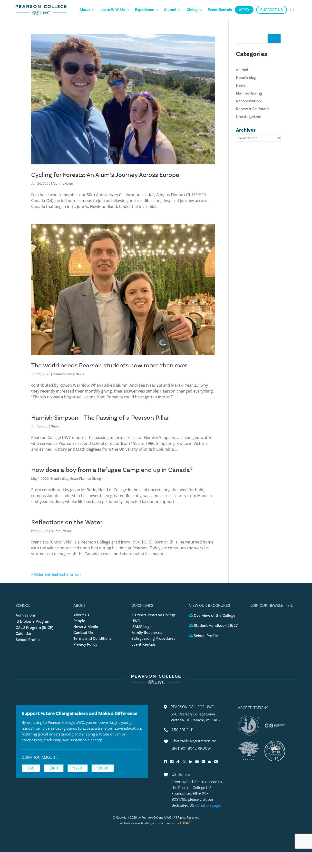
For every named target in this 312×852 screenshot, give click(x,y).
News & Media (85, 626)
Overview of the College (214, 615)
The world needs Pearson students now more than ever (109, 365)
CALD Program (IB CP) (34, 627)
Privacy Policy (85, 644)
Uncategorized (248, 116)
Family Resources (146, 632)
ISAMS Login (142, 626)
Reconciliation (248, 101)
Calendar (23, 633)
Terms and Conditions (92, 638)
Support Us (271, 9)
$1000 (102, 768)
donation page (207, 805)
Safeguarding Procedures (153, 638)
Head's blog (59, 479)
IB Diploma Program (33, 621)
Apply (244, 9)
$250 (77, 768)
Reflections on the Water (66, 522)
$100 (53, 768)
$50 (31, 768)
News (68, 183)
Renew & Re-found (252, 108)
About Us (81, 615)
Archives (246, 130)
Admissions (26, 615)
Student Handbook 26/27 (216, 625)
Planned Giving (63, 374)
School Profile (28, 639)
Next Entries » (69, 574)
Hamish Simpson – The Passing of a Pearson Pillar (100, 418)
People (79, 620)
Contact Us (83, 632)
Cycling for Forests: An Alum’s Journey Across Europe (105, 175)
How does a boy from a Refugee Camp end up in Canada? (112, 470)
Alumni (170, 9)
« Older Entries (44, 574)
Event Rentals (220, 9)
